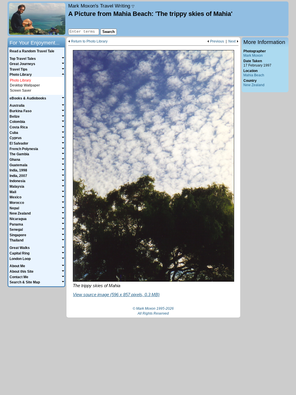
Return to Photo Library (89, 41)
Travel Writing (101, 6)
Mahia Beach (253, 75)
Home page (37, 19)
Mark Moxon (253, 55)
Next (232, 41)
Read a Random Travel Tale (32, 51)
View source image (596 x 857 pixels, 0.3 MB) (116, 294)
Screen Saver (20, 90)
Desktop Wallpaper (25, 85)
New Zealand (253, 85)
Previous (217, 41)
